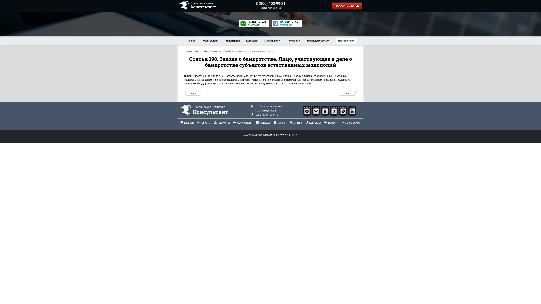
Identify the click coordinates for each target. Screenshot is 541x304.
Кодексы (264, 122)
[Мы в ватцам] (343, 111)
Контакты (252, 40)
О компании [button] (271, 40)
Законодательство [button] (318, 40)
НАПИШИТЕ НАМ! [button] (257, 24)
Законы (281, 122)
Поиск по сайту (346, 40)
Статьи (297, 122)
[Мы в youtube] (352, 111)
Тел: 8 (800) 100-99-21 (267, 114)
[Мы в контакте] (316, 111)
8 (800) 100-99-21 (270, 3)
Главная (191, 40)
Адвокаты (224, 122)
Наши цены (233, 40)
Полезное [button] (292, 40)
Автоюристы (244, 122)
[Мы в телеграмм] (334, 111)
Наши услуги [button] (210, 40)
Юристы (205, 122)
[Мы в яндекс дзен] (307, 111)
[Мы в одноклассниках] (325, 111)
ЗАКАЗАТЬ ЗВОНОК (347, 5)
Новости (333, 122)
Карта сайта (352, 122)
